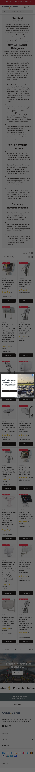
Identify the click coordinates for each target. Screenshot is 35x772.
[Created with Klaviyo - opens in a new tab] (17, 397)
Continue (9, 390)
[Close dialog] (33, 375)
